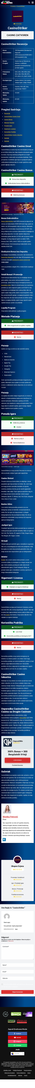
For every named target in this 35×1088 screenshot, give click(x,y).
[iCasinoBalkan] (6, 2)
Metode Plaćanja (9, 123)
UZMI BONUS (18, 760)
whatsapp (18, 1045)
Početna (12, 6)
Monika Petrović (10, 817)
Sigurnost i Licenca (10, 129)
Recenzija (7, 113)
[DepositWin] (6, 748)
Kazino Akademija (21, 1073)
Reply (16, 929)
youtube (18, 1037)
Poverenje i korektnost (17, 877)
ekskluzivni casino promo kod (21, 260)
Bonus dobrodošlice (7, 221)
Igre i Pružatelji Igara (17, 883)
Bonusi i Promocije (17, 889)
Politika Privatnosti (17, 1070)
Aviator (3, 560)
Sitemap (20, 1075)
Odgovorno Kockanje (10, 1073)
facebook (18, 1033)
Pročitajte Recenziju (17, 765)
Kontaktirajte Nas (12, 1075)
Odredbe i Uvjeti (7, 1070)
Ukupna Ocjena (17, 866)
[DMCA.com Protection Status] (16, 1014)
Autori (29, 1073)
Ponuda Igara (8, 126)
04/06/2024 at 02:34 (9, 929)
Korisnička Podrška (10, 132)
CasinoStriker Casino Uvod (12, 116)
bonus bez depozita (7, 257)
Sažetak (6, 138)
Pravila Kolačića (28, 1070)
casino (8, 615)
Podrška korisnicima (17, 894)
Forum (25, 1075)
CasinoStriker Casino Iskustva (13, 135)
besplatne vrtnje (6, 285)
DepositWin (22, 718)
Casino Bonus (8, 119)
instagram (18, 1041)
